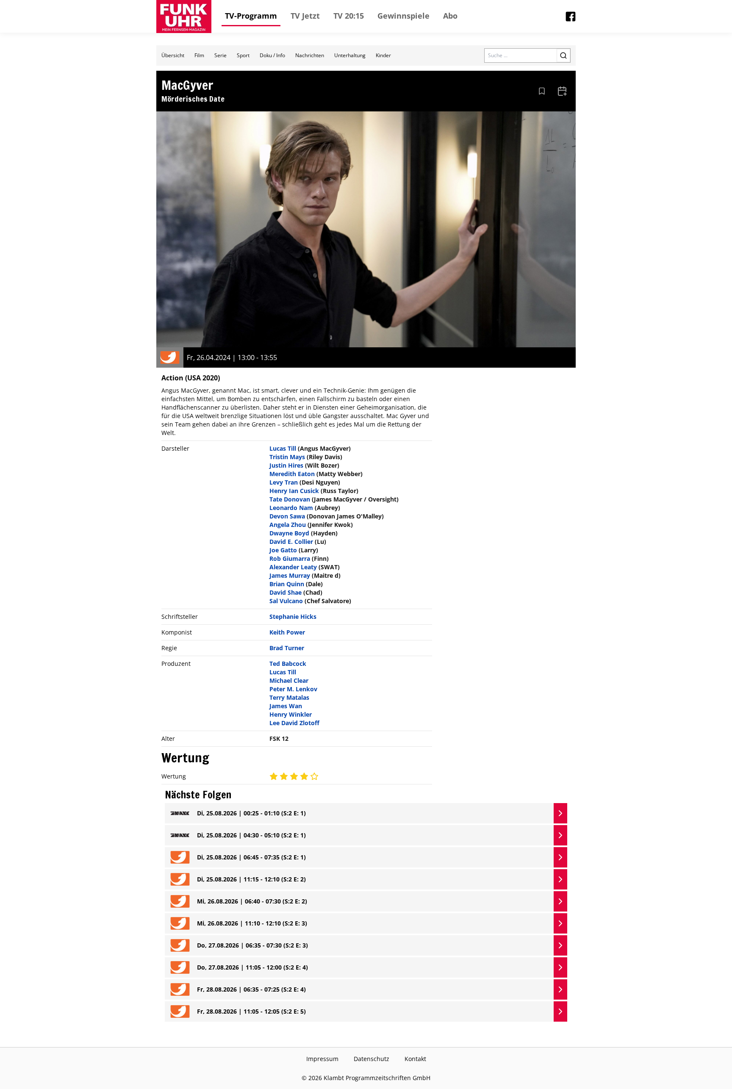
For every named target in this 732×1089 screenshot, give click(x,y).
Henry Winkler (290, 714)
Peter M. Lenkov (293, 689)
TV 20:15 (348, 16)
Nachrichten (309, 55)
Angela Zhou (287, 525)
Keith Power (287, 632)
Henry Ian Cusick (294, 491)
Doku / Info (272, 55)
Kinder (383, 55)
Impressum (322, 1059)
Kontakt (415, 1059)
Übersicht (172, 55)
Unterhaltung (350, 55)
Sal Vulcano (286, 601)
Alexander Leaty (293, 567)
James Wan (285, 706)
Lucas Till (282, 448)
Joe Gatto (283, 550)
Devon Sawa (287, 516)
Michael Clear (288, 680)
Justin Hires (286, 465)
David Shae (285, 592)
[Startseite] (183, 16)
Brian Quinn (286, 584)
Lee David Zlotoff (294, 723)
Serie (220, 55)
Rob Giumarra (289, 558)
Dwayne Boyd (289, 533)
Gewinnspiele (403, 16)
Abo (450, 16)
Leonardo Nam (291, 508)
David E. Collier (291, 542)
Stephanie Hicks (292, 616)
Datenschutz (371, 1059)
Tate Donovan (289, 499)
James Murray (289, 575)
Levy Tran (283, 482)
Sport (243, 55)
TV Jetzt (305, 16)
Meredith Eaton (292, 474)
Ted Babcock (287, 663)
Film (199, 55)
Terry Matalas (289, 697)
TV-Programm (251, 16)
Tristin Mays (287, 457)
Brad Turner (286, 648)
